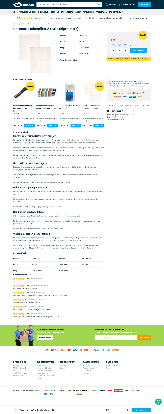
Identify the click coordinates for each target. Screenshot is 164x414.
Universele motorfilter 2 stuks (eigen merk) (91, 107)
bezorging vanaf (139, 18)
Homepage (17, 24)
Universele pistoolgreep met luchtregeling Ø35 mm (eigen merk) (23, 108)
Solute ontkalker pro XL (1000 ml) (68, 107)
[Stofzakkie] (23, 4)
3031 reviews (42, 18)
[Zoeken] (99, 4)
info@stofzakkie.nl (118, 117)
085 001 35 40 (119, 120)
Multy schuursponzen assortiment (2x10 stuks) (46, 107)
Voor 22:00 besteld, (112, 18)
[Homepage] (14, 12)
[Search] (148, 105)
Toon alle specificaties (68, 60)
